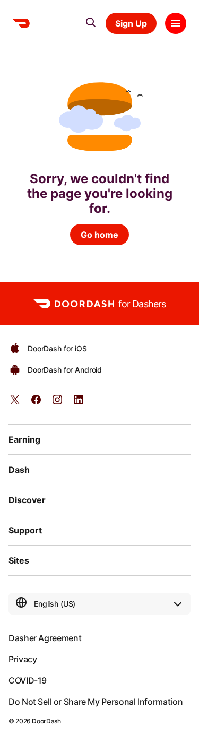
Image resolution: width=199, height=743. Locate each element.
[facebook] (36, 403)
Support (25, 530)
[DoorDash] (21, 23)
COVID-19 (27, 680)
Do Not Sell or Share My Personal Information (95, 701)
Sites (18, 560)
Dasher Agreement (44, 638)
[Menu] (175, 23)
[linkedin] (78, 403)
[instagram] (57, 403)
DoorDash (46, 721)
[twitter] (14, 403)
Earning (24, 439)
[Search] (90, 22)
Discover (27, 500)
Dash (19, 469)
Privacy (22, 659)
